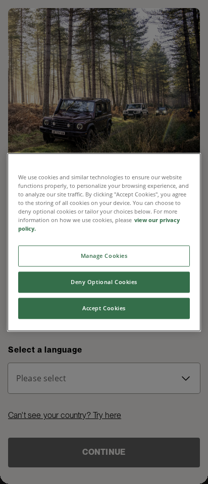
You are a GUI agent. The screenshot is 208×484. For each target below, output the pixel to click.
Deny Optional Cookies (104, 282)
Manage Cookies (104, 255)
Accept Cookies (104, 308)
